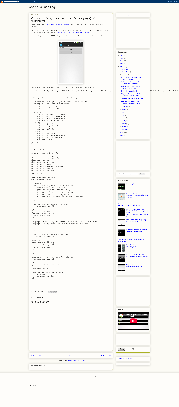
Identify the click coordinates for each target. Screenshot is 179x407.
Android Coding (42, 7)
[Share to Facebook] (54, 292)
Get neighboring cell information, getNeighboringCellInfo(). (137, 230)
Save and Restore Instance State (132, 98)
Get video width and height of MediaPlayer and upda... (130, 82)
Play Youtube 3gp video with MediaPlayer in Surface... (130, 87)
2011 (121, 133)
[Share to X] (52, 292)
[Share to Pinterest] (56, 292)
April (123, 121)
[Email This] (49, 292)
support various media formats (57, 24)
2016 (122, 55)
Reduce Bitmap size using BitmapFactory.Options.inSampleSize (130, 204)
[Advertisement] (133, 33)
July (123, 112)
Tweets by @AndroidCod (126, 358)
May (123, 118)
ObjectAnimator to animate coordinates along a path (135, 265)
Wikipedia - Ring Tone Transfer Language (73, 32)
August (124, 109)
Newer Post (36, 355)
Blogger (102, 377)
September (125, 106)
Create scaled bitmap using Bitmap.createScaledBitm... (131, 102)
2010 (122, 136)
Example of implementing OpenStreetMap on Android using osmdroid (137, 195)
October (124, 75)
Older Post (106, 355)
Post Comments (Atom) (76, 361)
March (124, 124)
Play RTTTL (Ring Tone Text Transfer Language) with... (130, 94)
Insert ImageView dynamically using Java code (131, 78)
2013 (122, 64)
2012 (122, 67)
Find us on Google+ (124, 15)
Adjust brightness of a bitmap (135, 184)
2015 (122, 58)
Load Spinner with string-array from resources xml (136, 220)
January (124, 129)
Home (71, 355)
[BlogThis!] (51, 292)
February (125, 126)
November (125, 72)
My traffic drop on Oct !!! (129, 91)
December (125, 69)
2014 (122, 61)
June (123, 115)
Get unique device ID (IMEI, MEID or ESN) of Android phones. (137, 256)
